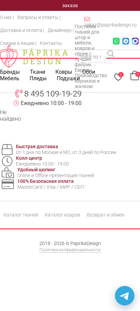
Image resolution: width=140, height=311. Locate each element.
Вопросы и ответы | (38, 17)
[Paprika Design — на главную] (34, 56)
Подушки (68, 78)
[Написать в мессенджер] (125, 296)
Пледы (38, 78)
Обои (88, 72)
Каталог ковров (62, 215)
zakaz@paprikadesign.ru (110, 25)
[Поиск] (111, 54)
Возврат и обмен (105, 215)
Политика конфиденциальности (70, 249)
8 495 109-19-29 (53, 94)
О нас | (7, 17)
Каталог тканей (20, 215)
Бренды (10, 72)
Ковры (63, 72)
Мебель (9, 78)
